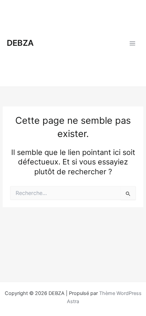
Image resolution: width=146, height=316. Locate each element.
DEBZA (20, 43)
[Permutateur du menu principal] (132, 43)
